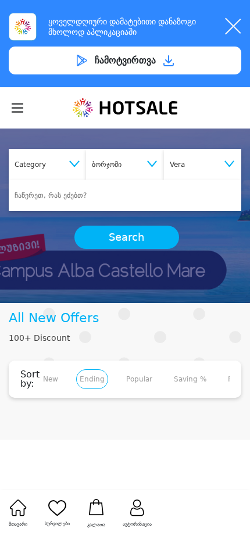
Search (126, 237)
